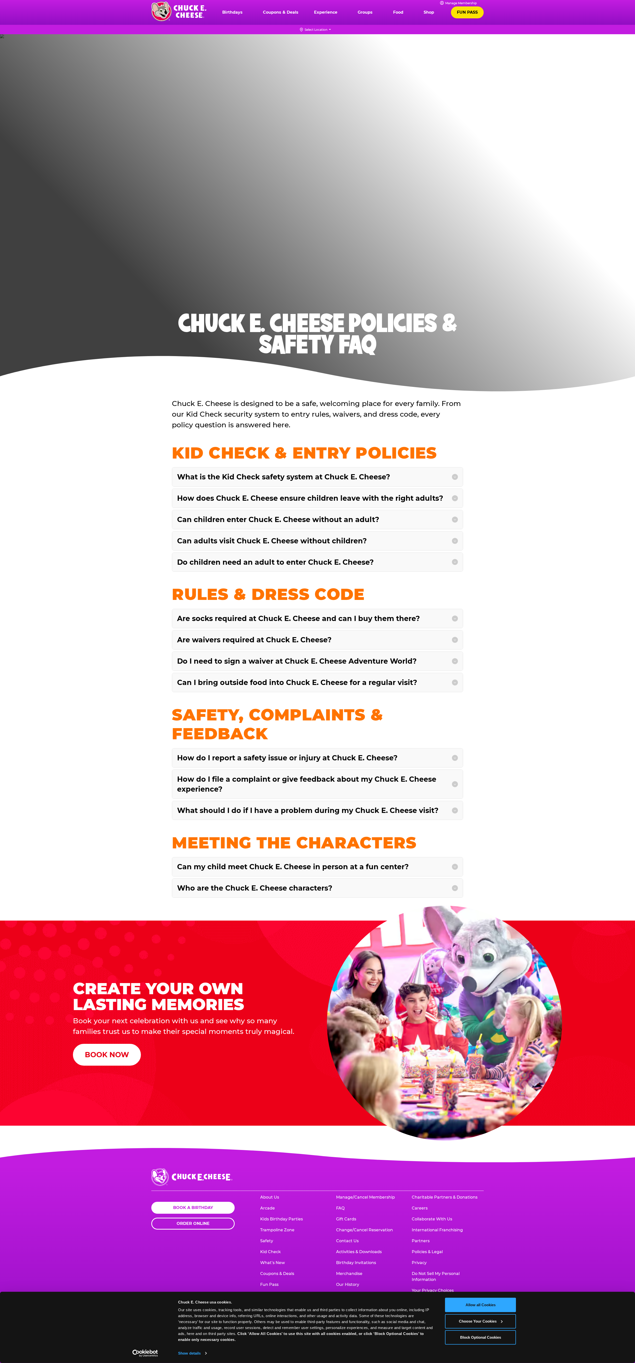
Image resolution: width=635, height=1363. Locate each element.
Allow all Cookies (481, 1305)
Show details (189, 1353)
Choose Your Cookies (478, 1321)
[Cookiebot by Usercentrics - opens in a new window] (145, 1353)
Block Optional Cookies (480, 1337)
